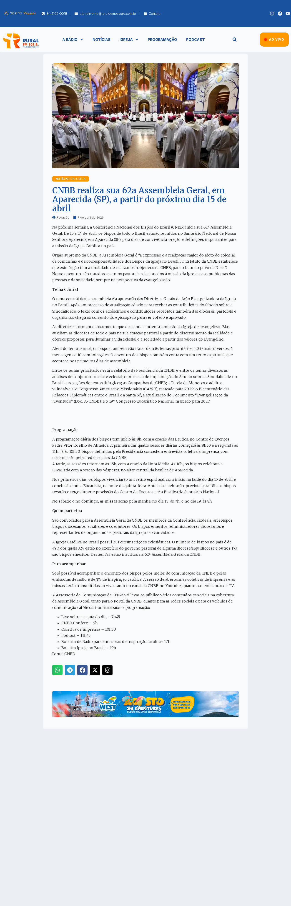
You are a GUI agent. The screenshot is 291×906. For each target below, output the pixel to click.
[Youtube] (288, 13)
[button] (234, 39)
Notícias (101, 39)
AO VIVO (276, 39)
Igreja (126, 39)
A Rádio (70, 39)
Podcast (195, 39)
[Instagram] (272, 13)
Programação (162, 39)
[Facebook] (280, 13)
